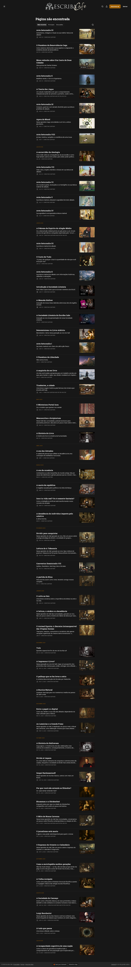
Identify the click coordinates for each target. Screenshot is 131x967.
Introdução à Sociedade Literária (51, 287)
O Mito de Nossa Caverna (47, 816)
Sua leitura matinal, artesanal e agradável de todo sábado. (55, 200)
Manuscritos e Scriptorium (48, 418)
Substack (113, 964)
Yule (38, 648)
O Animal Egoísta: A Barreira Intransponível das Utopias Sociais (56, 627)
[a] (87, 64)
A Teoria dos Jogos (45, 89)
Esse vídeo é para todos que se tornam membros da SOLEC (55, 289)
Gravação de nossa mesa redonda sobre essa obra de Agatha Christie (56, 304)
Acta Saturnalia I (44, 343)
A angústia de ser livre (46, 370)
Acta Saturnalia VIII (45, 134)
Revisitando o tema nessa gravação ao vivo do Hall (53, 333)
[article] (65, 35)
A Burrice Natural (44, 690)
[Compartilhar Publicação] (107, 6)
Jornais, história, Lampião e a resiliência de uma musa (54, 137)
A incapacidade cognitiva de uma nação (54, 946)
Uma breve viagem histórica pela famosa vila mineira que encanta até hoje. (55, 389)
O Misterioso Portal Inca (47, 404)
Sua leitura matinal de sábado (46, 246)
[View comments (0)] (51, 54)
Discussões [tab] (59, 25)
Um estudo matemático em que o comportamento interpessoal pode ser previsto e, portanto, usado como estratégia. (54, 93)
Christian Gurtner (50, 37)
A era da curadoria (44, 470)
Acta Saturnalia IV (45, 210)
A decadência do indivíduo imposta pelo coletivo (54, 514)
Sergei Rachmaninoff (46, 773)
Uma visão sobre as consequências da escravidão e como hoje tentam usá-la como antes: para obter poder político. (55, 156)
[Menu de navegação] (4, 6)
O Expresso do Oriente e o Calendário (53, 845)
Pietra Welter (62, 96)
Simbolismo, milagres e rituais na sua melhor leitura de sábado (54, 34)
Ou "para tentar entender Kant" (46, 791)
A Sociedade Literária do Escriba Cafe (53, 315)
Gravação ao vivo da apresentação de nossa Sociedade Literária (54, 319)
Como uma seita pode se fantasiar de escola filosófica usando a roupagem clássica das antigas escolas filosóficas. (56, 883)
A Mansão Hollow (44, 300)
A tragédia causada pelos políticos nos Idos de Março (53, 488)
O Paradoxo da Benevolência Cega (51, 45)
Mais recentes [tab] (41, 25)
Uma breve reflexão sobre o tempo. (48, 931)
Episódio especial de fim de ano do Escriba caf (51, 650)
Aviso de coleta (29, 964)
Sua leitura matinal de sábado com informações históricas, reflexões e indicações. (55, 275)
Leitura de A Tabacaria (46, 548)
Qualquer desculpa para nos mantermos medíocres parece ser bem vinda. (55, 693)
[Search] (102, 6)
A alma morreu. (41, 519)
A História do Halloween (47, 743)
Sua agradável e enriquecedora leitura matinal (51, 213)
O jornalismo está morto (47, 831)
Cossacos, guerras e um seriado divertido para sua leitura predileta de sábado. (55, 108)
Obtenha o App (73, 964)
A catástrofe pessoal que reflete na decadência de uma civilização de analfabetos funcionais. (54, 454)
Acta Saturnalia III (45, 243)
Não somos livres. (42, 360)
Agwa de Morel (43, 119)
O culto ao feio (42, 596)
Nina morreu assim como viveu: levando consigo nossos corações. (55, 580)
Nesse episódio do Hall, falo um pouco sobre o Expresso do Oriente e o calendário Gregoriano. (56, 848)
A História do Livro (45, 433)
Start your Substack (60, 964)
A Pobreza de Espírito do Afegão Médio (53, 228)
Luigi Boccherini (43, 913)
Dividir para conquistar (47, 533)
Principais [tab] (51, 25)
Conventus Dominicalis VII (48, 563)
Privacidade (16, 964)
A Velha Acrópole (44, 879)
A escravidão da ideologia (48, 152)
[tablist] (50, 25)
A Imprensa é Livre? (45, 661)
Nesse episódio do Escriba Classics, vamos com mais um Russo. (55, 776)
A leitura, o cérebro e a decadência (51, 611)
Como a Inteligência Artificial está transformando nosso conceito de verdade (54, 502)
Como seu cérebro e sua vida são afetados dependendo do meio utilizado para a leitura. (55, 712)
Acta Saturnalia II (44, 272)
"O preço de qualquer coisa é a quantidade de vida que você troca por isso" (56, 260)
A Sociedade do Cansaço (47, 898)
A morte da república (45, 485)
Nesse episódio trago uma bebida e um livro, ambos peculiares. (53, 123)
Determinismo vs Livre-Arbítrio (50, 330)
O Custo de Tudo (43, 257)
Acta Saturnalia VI (45, 182)
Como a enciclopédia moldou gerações (53, 864)
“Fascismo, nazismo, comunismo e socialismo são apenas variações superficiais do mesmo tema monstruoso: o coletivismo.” (55, 632)
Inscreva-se (115, 6)
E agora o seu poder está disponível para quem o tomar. (54, 834)
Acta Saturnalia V (44, 197)
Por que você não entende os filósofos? (53, 788)
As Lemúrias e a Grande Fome (49, 724)
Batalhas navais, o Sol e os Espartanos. (49, 78)
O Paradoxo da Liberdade (47, 357)
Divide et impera (43, 758)
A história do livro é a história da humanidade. (51, 436)
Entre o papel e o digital (47, 709)
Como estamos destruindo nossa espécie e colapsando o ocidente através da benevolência (55, 49)
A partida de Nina (44, 577)
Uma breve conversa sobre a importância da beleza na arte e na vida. (56, 600)
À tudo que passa (44, 928)
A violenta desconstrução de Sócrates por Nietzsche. (53, 679)
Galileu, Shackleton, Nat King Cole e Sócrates (51, 566)
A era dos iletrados (44, 451)
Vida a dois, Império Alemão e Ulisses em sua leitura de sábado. (54, 171)
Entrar (125, 6)
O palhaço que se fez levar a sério (51, 676)
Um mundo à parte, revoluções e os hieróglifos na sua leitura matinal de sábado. (56, 186)
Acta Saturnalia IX (44, 104)
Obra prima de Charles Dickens (46, 65)
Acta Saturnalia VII (45, 167)
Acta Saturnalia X (44, 76)
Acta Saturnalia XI (44, 30)
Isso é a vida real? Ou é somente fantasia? (55, 498)
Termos (22, 964)
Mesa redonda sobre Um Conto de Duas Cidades (54, 61)
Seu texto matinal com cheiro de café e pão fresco (52, 346)
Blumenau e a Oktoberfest (48, 801)
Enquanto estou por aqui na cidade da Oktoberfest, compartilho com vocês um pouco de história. (53, 805)
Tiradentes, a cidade (45, 385)
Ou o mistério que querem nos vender (49, 407)
